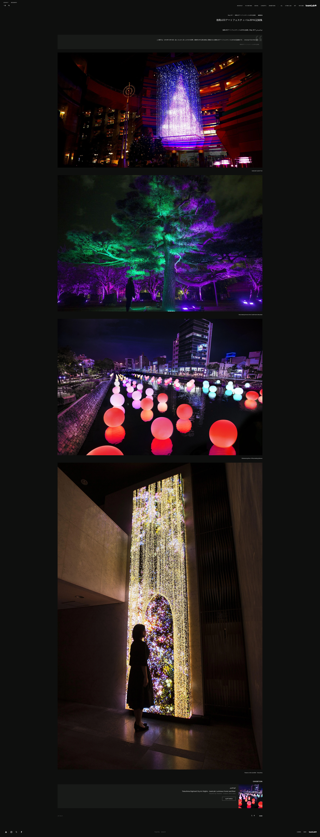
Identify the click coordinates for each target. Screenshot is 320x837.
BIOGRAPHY (14, 3)
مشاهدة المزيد (229, 798)
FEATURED (301, 6)
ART (295, 6)
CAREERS (299, 832)
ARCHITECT (240, 6)
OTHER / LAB (288, 6)
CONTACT (5, 3)
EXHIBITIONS (272, 6)
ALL (281, 6)
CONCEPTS (263, 6)
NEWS (305, 832)
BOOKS (256, 6)
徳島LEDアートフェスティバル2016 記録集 (249, 44)
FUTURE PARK (248, 6)
